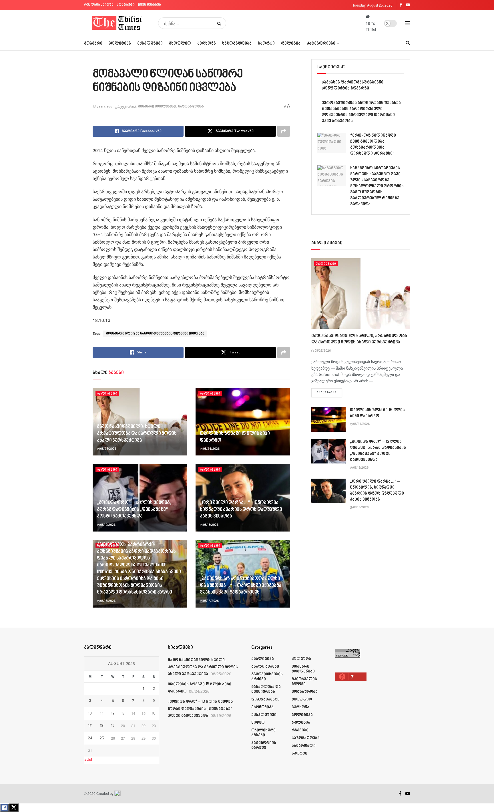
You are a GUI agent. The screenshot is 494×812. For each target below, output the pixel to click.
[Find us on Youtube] (407, 793)
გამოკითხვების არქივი (267, 677)
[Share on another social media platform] (283, 131)
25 (101, 738)
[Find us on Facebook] (400, 793)
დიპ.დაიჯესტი (265, 699)
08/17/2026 (210, 601)
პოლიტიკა (120, 43)
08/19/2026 (107, 525)
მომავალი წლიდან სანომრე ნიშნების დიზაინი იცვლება (155, 334)
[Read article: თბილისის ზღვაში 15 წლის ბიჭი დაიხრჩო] (243, 421)
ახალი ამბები (107, 393)
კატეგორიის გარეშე (263, 745)
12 (113, 713)
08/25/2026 (107, 449)
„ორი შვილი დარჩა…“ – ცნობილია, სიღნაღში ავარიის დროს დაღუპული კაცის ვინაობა (241, 510)
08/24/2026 (211, 449)
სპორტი (266, 43)
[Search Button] (220, 23)
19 (112, 726)
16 (154, 713)
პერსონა (206, 43)
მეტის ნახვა (329, 392)
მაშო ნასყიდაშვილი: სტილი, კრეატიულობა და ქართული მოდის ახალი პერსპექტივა (136, 433)
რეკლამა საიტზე (98, 5)
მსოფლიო (180, 43)
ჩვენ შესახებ (149, 5)
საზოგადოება (237, 43)
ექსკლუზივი (150, 43)
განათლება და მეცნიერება (266, 689)
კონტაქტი (126, 5)
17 (90, 726)
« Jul (88, 760)
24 (90, 738)
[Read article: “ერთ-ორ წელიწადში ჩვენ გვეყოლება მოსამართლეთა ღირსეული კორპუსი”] (331, 143)
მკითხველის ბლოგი (304, 681)
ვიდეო (257, 722)
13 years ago (102, 106)
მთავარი (93, 43)
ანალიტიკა (262, 658)
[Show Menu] (407, 23)
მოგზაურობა (305, 691)
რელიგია (290, 43)
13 (123, 713)
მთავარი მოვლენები (157, 106)
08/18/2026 (210, 525)
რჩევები (300, 730)
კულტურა (301, 658)
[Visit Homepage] (117, 23)
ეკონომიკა (262, 707)
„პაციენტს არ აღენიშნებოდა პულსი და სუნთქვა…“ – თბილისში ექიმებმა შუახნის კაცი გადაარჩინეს (240, 586)
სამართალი (304, 745)
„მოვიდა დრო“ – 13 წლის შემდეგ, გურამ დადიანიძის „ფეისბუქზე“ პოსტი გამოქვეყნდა (134, 510)
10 (90, 713)
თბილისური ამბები (263, 733)
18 (101, 726)
